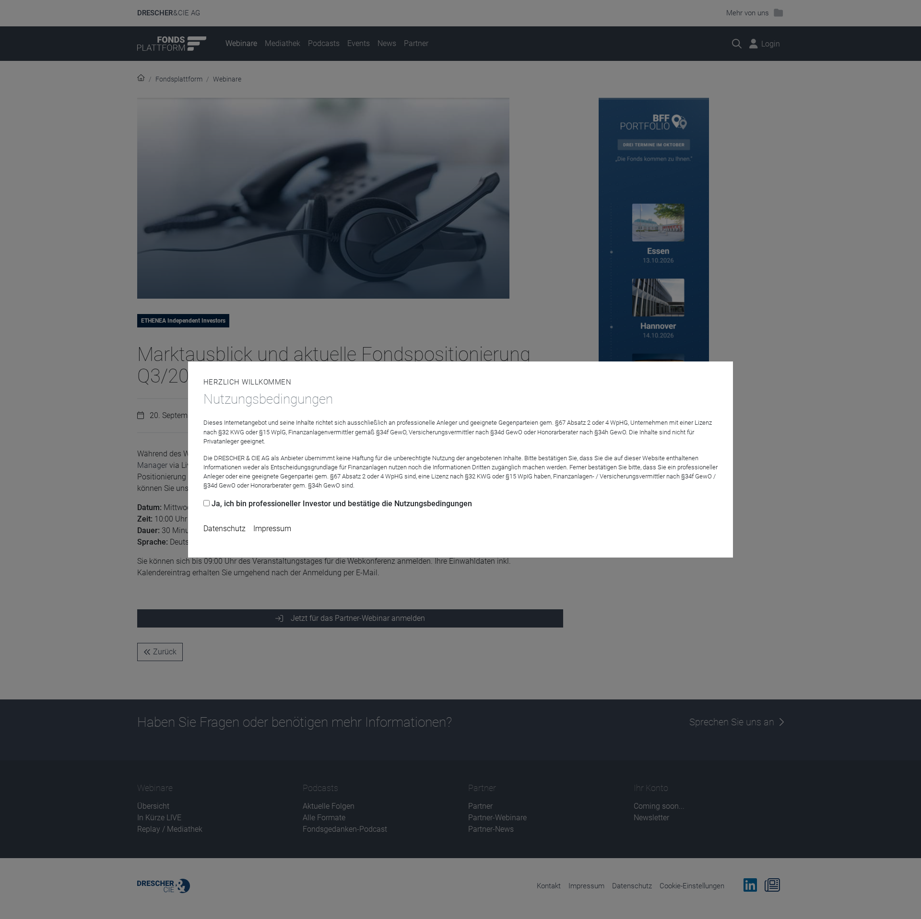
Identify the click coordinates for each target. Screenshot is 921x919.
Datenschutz (224, 528)
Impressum (272, 528)
